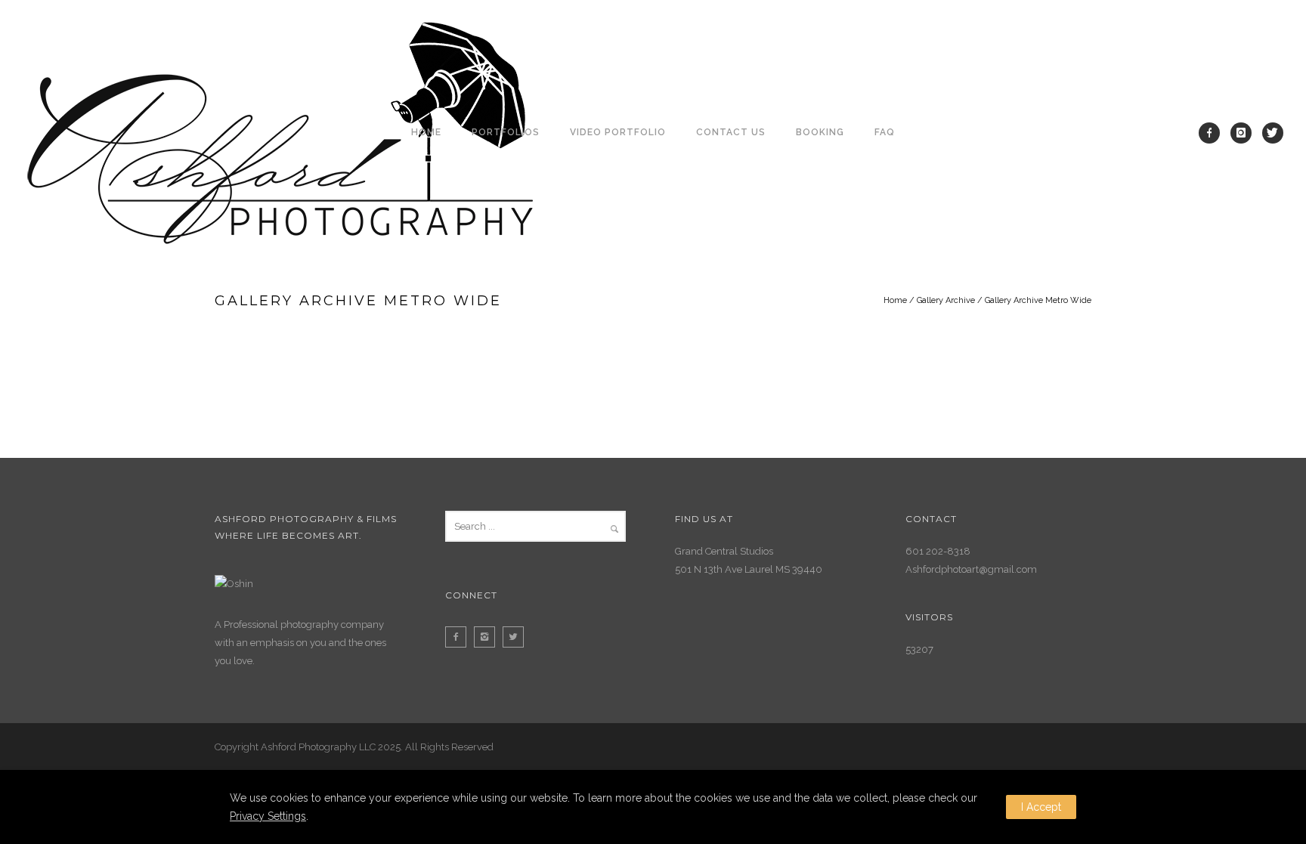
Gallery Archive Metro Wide (1038, 300)
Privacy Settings (268, 816)
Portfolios (506, 132)
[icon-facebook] (1213, 133)
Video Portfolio (618, 132)
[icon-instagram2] (488, 637)
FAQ (884, 132)
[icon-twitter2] (517, 637)
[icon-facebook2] (459, 637)
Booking (820, 132)
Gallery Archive (946, 300)
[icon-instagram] (1244, 133)
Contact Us (731, 132)
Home (426, 132)
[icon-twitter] (1272, 133)
